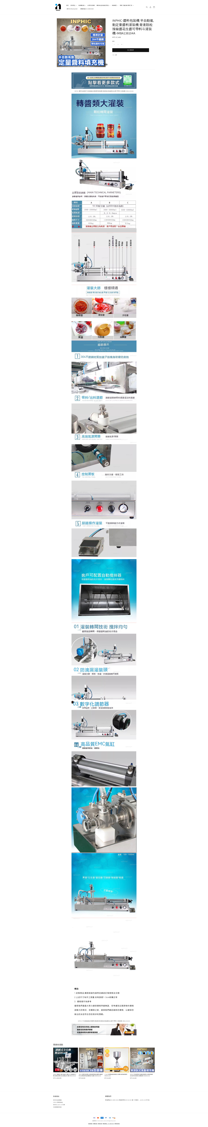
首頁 (67, 5)
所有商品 (73, 5)
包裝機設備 (81, 5)
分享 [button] (116, 55)
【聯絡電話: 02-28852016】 (87, 9)
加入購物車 (130, 50)
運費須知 (95, 1123)
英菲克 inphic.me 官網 (59, 1104)
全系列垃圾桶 (91, 5)
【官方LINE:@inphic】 (72, 9)
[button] (147, 7)
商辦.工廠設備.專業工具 (126, 5)
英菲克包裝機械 (57, 1100)
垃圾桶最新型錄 (57, 1107)
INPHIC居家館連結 (58, 1102)
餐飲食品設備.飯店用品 (103, 5)
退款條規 (90, 1123)
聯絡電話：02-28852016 (108, 1123)
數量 (113, 41)
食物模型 (114, 5)
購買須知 (100, 1123)
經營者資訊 (117, 1123)
